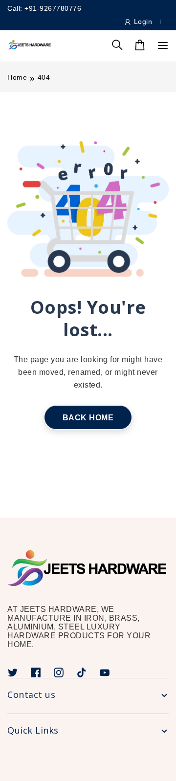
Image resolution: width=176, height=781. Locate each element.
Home (17, 77)
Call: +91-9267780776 (44, 8)
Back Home (88, 417)
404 (44, 77)
